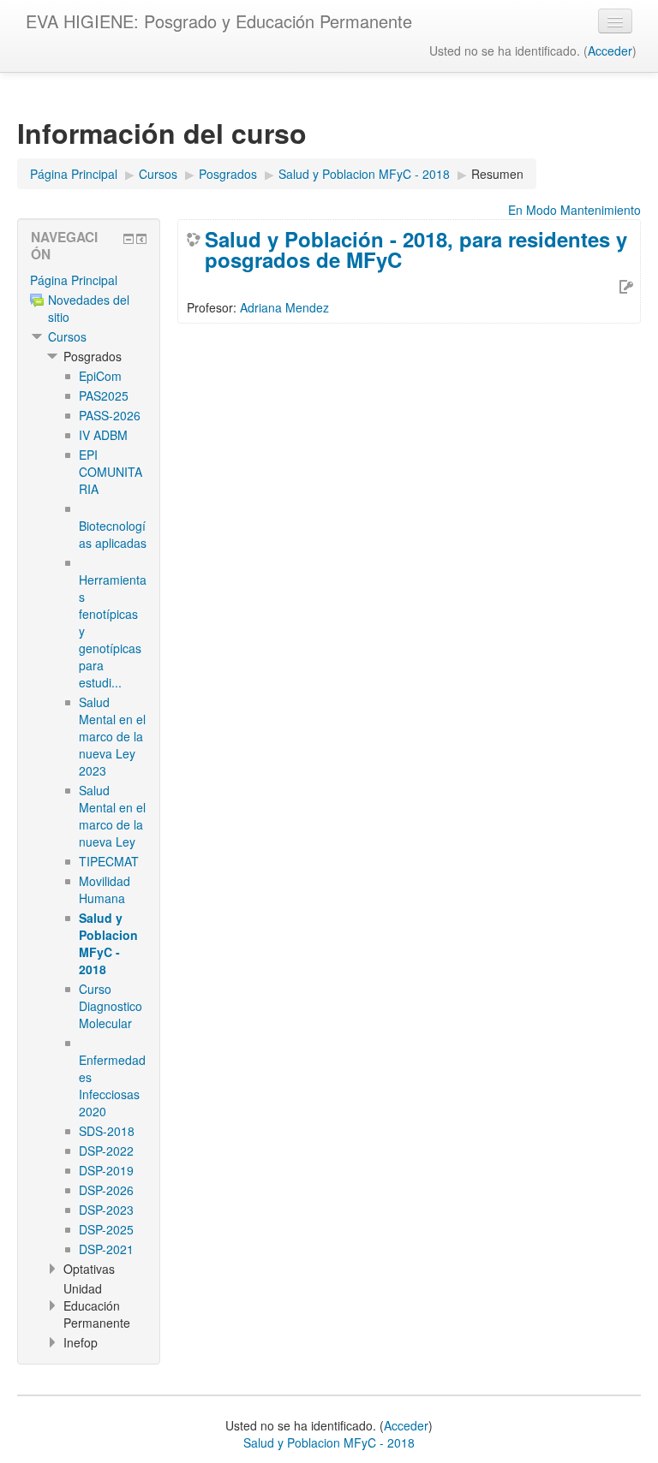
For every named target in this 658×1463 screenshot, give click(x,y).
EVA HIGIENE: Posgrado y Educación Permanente (219, 21)
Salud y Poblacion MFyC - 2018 (329, 1442)
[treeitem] (88, 279)
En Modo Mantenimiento (574, 209)
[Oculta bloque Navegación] (128, 239)
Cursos (67, 336)
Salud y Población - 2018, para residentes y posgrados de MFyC (416, 249)
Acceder (610, 50)
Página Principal (73, 279)
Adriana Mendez (284, 307)
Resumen (497, 173)
